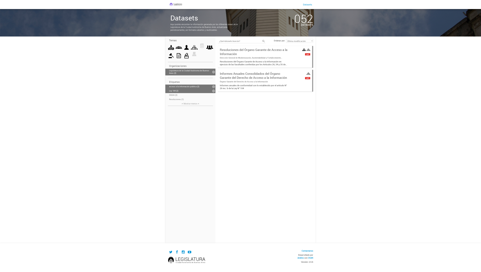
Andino (300, 257)
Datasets (307, 4)
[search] (264, 41)
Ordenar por (279, 40)
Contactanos (307, 250)
